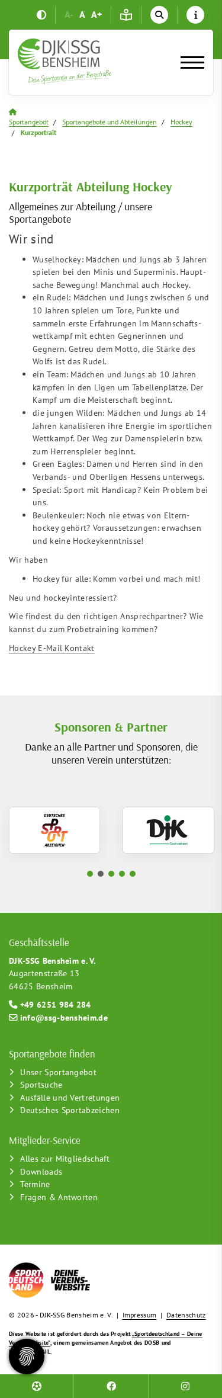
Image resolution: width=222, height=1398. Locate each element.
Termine (35, 1183)
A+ (96, 14)
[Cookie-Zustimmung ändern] (26, 1356)
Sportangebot (29, 121)
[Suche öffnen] (159, 15)
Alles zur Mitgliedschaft (65, 1158)
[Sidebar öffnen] (195, 15)
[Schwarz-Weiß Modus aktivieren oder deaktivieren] (41, 15)
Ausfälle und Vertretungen (70, 1097)
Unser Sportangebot (58, 1072)
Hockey (181, 121)
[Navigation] (188, 62)
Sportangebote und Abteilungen (109, 121)
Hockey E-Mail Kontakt (52, 647)
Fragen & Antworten (59, 1197)
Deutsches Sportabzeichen (70, 1109)
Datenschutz (186, 1314)
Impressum (140, 1314)
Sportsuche (41, 1084)
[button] (90, 874)
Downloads (41, 1171)
